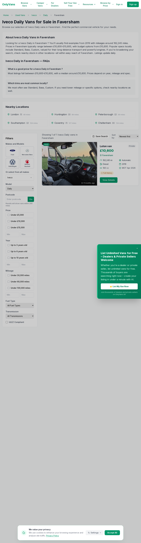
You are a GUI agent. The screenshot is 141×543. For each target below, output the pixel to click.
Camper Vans (40, 4)
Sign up (133, 4)
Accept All (112, 532)
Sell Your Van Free (70, 4)
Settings (95, 532)
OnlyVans (8, 4)
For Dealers (55, 4)
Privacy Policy (52, 535)
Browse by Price (105, 4)
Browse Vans (24, 4)
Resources (88, 4)
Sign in (119, 4)
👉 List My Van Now (119, 286)
